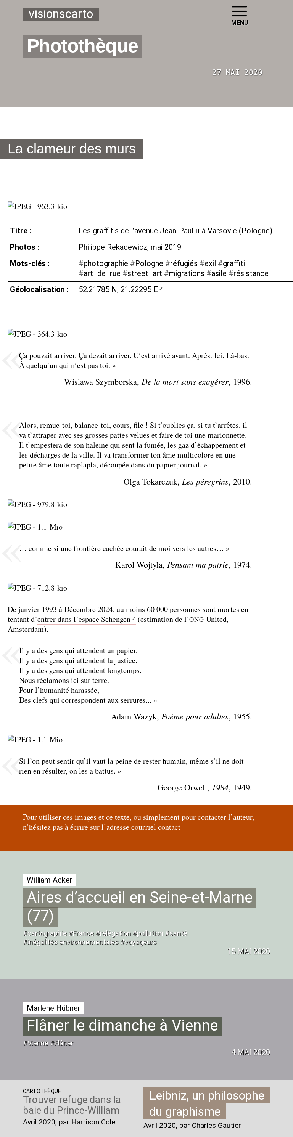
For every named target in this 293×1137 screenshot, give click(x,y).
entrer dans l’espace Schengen (83, 619)
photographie (106, 263)
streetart (144, 273)
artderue (102, 273)
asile (219, 273)
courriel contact (155, 827)
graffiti (234, 263)
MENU (239, 22)
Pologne (149, 263)
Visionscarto (61, 14)
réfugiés (184, 263)
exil (210, 263)
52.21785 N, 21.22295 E (118, 289)
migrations (186, 273)
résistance (251, 273)
